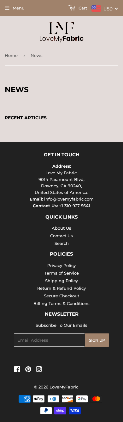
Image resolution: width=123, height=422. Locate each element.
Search (62, 243)
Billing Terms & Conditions (61, 303)
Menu (19, 7)
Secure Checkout (61, 295)
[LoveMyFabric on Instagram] (39, 370)
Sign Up (97, 340)
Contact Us (61, 235)
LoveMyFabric (64, 386)
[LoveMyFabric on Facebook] (17, 370)
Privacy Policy (61, 265)
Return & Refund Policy (61, 288)
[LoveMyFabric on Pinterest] (28, 370)
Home (11, 55)
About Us (61, 228)
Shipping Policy (61, 280)
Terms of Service (61, 273)
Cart (82, 7)
